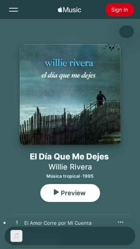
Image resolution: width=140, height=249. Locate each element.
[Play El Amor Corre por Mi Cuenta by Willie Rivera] (16, 223)
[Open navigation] (13, 9)
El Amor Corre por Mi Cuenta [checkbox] (57, 223)
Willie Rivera (70, 166)
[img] (69, 9)
